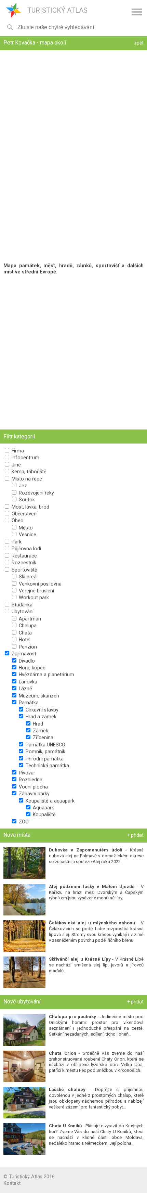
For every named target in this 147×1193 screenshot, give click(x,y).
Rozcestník (23, 562)
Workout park (33, 597)
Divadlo (26, 661)
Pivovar (26, 772)
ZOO (23, 821)
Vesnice (26, 534)
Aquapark (42, 807)
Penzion (27, 647)
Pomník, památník (44, 751)
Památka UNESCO (44, 744)
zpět (139, 43)
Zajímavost (23, 653)
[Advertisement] (73, 352)
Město (25, 527)
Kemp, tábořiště (28, 471)
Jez (22, 485)
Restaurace (23, 556)
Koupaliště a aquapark (49, 801)
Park (16, 541)
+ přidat (135, 835)
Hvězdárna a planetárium (45, 674)
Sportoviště (23, 570)
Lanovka (27, 681)
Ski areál (27, 576)
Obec (16, 520)
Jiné (15, 464)
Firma (17, 450)
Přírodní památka (44, 758)
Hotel (23, 639)
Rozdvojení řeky (35, 493)
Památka (28, 702)
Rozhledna (29, 779)
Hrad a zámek (40, 716)
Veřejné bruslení (35, 590)
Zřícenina (42, 737)
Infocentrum (24, 457)
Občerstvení (24, 513)
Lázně (24, 688)
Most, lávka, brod (29, 507)
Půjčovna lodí (25, 548)
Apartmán (29, 618)
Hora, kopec (31, 667)
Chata (24, 633)
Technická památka (46, 765)
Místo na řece (26, 479)
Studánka (21, 604)
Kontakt (12, 1183)
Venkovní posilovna (39, 584)
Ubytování (22, 611)
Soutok (26, 499)
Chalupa (27, 625)
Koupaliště (43, 814)
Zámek (39, 730)
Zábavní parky (33, 793)
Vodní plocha (32, 787)
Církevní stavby (41, 710)
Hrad (37, 724)
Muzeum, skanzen (38, 695)
